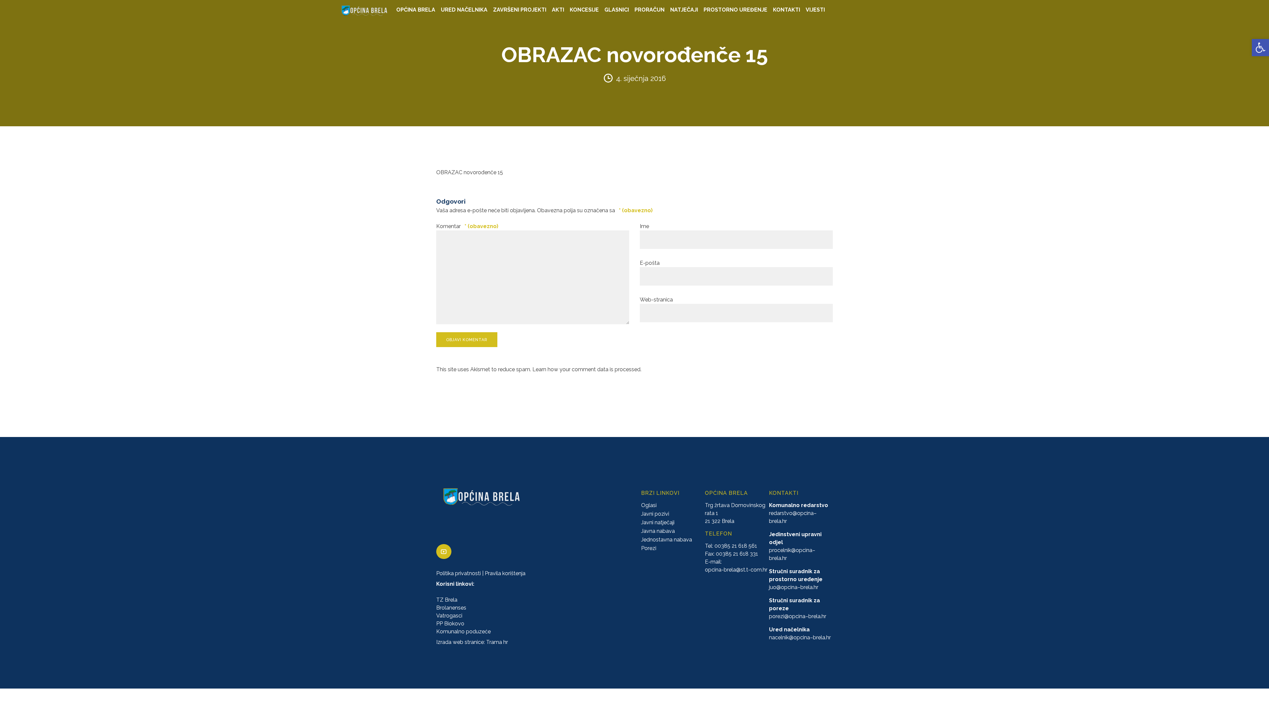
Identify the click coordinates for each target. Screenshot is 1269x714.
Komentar (467, 226)
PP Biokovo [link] (450, 624)
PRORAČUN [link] (649, 10)
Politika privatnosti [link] (458, 574)
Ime (644, 226)
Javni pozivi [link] (655, 514)
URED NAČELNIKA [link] (464, 10)
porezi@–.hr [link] (797, 617)
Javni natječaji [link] (657, 523)
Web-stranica (656, 300)
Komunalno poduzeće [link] (463, 632)
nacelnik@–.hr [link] (800, 638)
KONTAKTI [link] (786, 10)
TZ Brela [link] (446, 600)
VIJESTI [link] (815, 10)
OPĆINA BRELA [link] (415, 10)
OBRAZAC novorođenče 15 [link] (469, 172)
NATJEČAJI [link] (684, 10)
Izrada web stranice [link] (460, 642)
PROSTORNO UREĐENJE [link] (735, 10)
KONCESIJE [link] (584, 10)
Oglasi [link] (649, 505)
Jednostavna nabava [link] (666, 540)
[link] (1260, 47)
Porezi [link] (648, 548)
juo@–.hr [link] (793, 587)
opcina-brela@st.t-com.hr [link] (736, 570)
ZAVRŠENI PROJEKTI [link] (519, 10)
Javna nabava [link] (658, 531)
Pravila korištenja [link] (505, 574)
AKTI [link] (558, 10)
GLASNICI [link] (616, 10)
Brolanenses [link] (451, 608)
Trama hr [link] (497, 642)
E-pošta (650, 263)
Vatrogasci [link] (449, 616)
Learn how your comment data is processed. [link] (586, 369)
